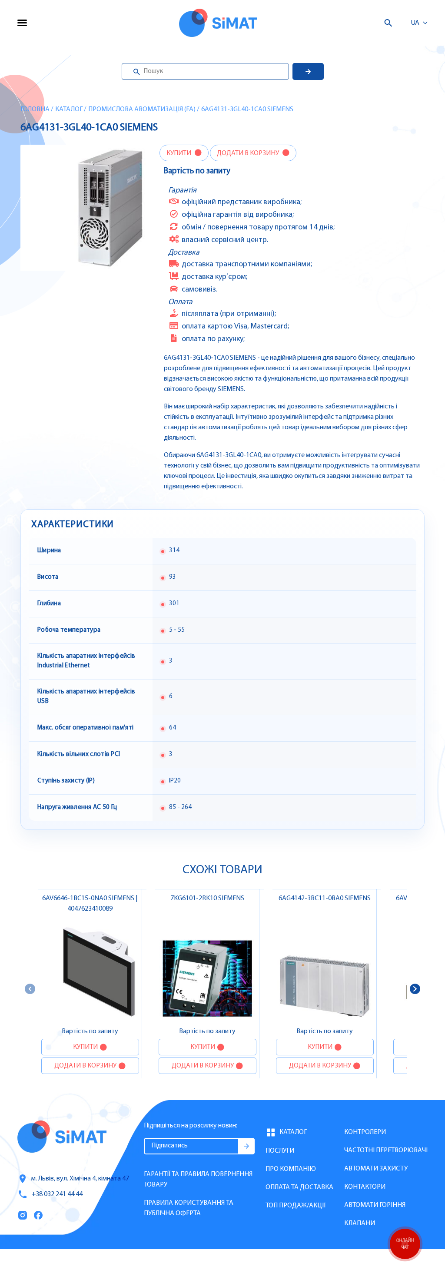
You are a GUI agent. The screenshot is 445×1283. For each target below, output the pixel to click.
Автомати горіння (374, 1205)
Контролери (365, 1132)
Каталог (69, 109)
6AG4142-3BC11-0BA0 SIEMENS (325, 898)
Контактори (364, 1187)
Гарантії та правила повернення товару (198, 1179)
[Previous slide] (30, 989)
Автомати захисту (376, 1168)
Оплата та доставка (299, 1187)
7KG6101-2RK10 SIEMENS (207, 898)
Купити (179, 153)
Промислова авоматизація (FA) (142, 109)
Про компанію (291, 1169)
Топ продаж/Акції (295, 1205)
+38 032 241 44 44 (57, 1194)
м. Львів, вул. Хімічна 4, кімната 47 (80, 1178)
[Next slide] (415, 989)
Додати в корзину (248, 153)
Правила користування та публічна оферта (188, 1208)
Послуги (280, 1150)
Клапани (359, 1223)
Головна (35, 109)
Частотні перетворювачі (386, 1150)
